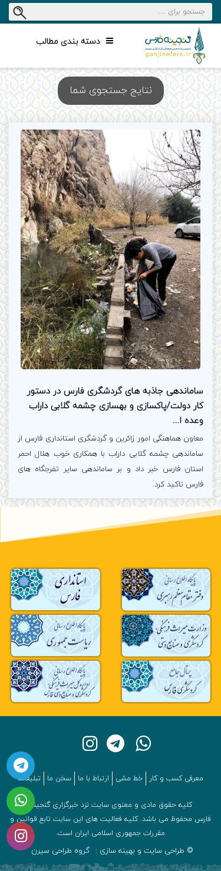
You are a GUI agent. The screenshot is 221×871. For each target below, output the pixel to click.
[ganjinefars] (175, 46)
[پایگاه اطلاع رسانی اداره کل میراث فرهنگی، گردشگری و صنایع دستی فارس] (55, 681)
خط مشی (129, 778)
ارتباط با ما (93, 778)
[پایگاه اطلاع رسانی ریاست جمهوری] (55, 634)
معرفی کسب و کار (176, 778)
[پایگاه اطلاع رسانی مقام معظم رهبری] (166, 588)
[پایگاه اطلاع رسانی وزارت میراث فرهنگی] (166, 634)
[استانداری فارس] (55, 588)
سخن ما (59, 778)
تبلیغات (29, 778)
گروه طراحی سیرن (60, 851)
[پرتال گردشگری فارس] (166, 681)
